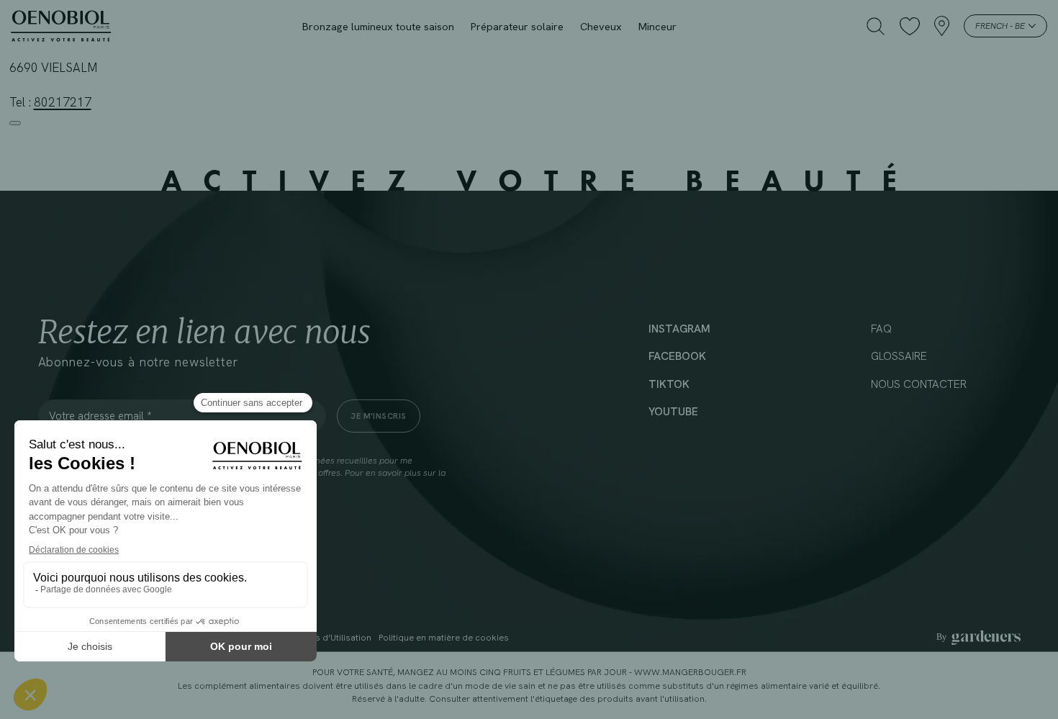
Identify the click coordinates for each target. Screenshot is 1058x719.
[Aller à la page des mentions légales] (978, 637)
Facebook (677, 356)
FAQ (881, 329)
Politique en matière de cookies (444, 637)
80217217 (62, 102)
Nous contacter (919, 384)
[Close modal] (15, 123)
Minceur (657, 26)
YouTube (673, 411)
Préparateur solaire (517, 26)
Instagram (679, 329)
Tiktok (668, 384)
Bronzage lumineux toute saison (378, 26)
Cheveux (601, 26)
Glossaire (899, 356)
